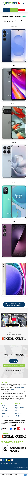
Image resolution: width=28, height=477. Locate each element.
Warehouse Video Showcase (6, 10)
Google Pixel (4, 410)
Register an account (19, 407)
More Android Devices (6, 417)
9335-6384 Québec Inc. (14, 463)
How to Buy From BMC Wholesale (14, 10)
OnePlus (3, 412)
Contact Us (17, 417)
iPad (8, 389)
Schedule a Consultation (20, 412)
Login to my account (19, 408)
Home (15, 405)
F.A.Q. (15, 410)
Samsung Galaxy (5, 408)
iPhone (18, 387)
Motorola (3, 413)
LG (5, 389)
